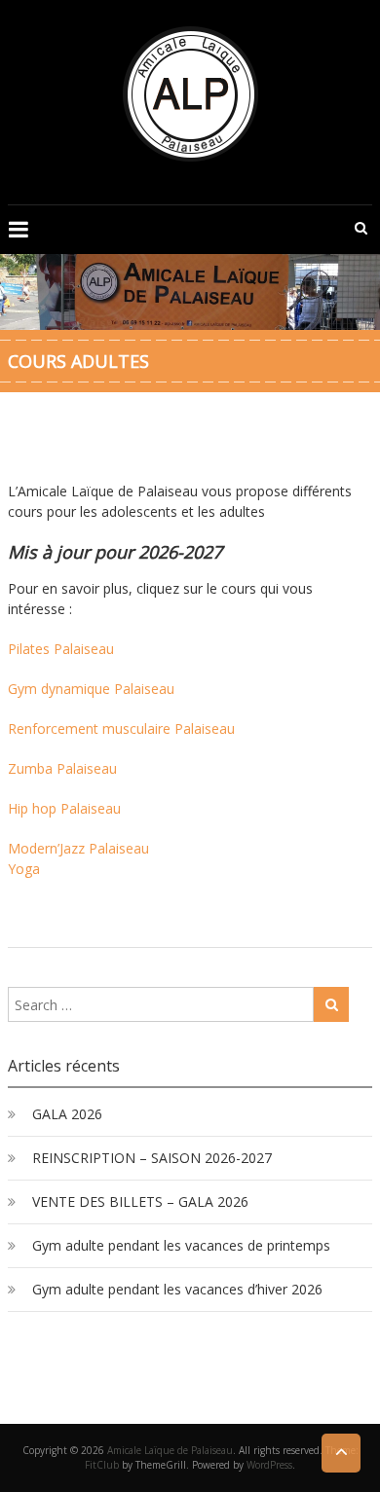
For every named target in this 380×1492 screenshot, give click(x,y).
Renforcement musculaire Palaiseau (121, 728)
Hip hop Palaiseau (64, 808)
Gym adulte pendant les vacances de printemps (181, 1245)
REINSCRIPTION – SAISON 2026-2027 (152, 1157)
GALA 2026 (67, 1114)
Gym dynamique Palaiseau (91, 688)
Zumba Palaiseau (62, 768)
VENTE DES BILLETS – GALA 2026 (140, 1201)
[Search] (331, 1004)
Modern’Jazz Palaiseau (78, 848)
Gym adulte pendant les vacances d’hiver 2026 (177, 1289)
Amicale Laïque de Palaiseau (170, 1450)
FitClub (102, 1465)
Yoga (24, 868)
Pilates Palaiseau (61, 648)
